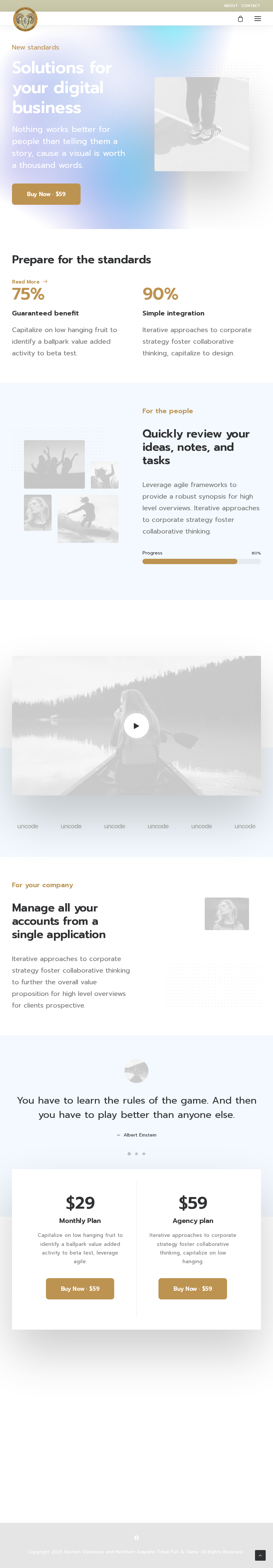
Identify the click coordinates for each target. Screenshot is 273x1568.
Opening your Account (171, 1372)
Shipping (153, 1389)
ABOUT (231, 6)
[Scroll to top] (260, 1555)
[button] (257, 18)
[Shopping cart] (237, 19)
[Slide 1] (129, 1153)
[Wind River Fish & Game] (25, 19)
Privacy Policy (29, 1477)
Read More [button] (25, 282)
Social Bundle (159, 1407)
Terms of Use (28, 1486)
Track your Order (164, 1416)
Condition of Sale (34, 1494)
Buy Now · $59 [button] (46, 194)
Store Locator (159, 1424)
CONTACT (250, 6)
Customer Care (31, 1459)
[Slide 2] (136, 1153)
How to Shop (158, 1381)
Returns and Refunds (38, 1468)
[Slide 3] (143, 1153)
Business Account (164, 1398)
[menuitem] (231, 6)
